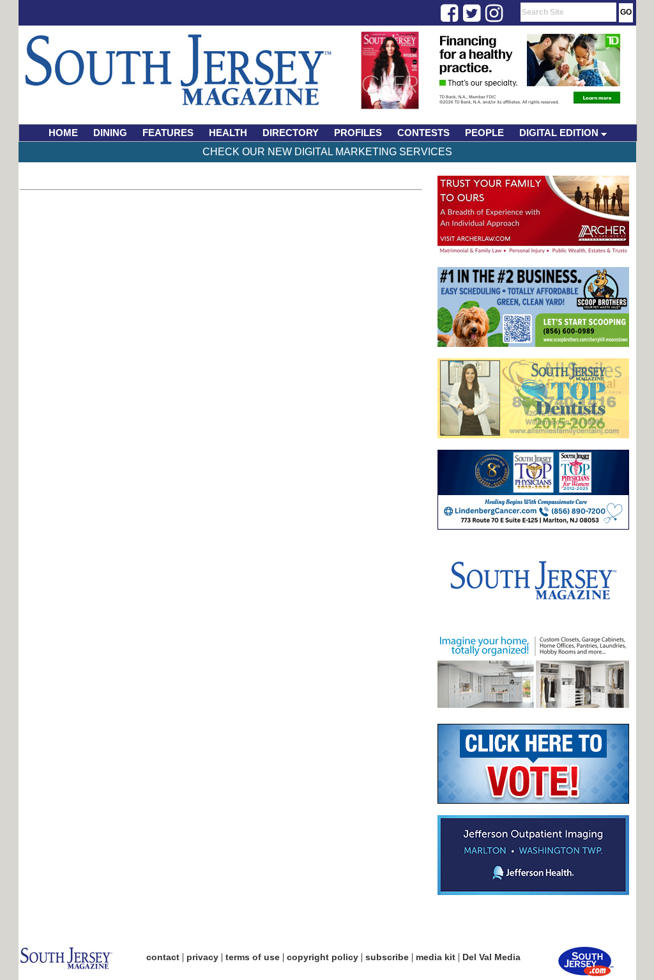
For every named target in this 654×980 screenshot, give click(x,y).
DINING (110, 132)
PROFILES (358, 132)
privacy (202, 957)
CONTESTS (423, 132)
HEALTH (228, 132)
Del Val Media (491, 957)
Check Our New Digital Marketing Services (327, 151)
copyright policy (322, 957)
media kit (435, 957)
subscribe (387, 957)
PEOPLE (484, 132)
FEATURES (168, 132)
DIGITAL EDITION (560, 132)
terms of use (252, 957)
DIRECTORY (290, 132)
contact (162, 957)
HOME (63, 132)
